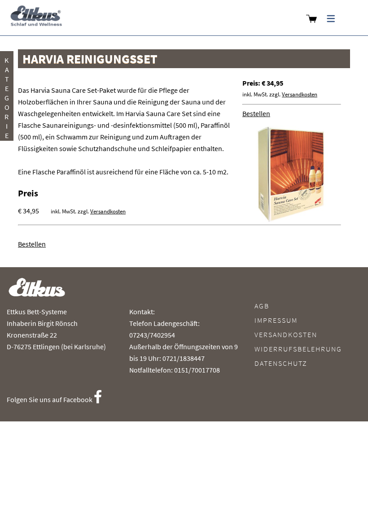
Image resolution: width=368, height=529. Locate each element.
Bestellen (256, 113)
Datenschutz (280, 363)
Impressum (276, 320)
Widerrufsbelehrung (298, 348)
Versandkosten (299, 94)
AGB (261, 305)
